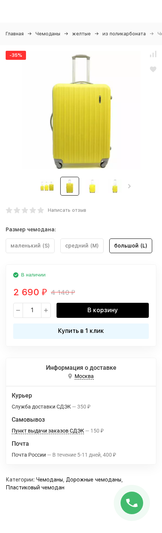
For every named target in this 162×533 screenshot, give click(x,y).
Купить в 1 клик (81, 330)
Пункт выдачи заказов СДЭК (48, 431)
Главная (15, 33)
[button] (129, 186)
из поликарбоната (124, 33)
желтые (81, 33)
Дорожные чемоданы (93, 480)
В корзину (102, 310)
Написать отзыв (67, 210)
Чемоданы (47, 33)
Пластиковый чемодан (35, 487)
